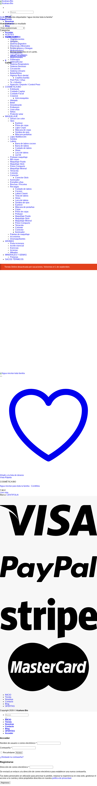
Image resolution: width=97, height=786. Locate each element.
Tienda (8, 19)
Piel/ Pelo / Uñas (17, 80)
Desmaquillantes (17, 239)
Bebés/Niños (16, 73)
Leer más (4, 492)
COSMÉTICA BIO (13, 87)
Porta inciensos (17, 243)
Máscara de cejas (23, 130)
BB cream (14, 159)
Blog (7, 26)
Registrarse (5, 783)
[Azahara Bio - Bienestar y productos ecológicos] (6, 2)
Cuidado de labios (23, 148)
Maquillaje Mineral (18, 168)
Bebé (12, 103)
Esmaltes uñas (16, 182)
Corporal (14, 96)
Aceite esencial (17, 246)
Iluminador (15, 180)
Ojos (12, 121)
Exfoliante (14, 89)
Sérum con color (17, 119)
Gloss (17, 150)
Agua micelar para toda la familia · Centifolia (20, 486)
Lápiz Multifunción (18, 137)
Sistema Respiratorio (19, 64)
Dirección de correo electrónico (14, 767)
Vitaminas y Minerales (20, 46)
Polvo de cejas (21, 125)
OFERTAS (10, 706)
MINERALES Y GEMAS (16, 255)
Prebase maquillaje (19, 157)
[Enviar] (11, 15)
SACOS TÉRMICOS (14, 259)
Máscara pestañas (23, 134)
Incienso (14, 250)
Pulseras (14, 257)
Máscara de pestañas (24, 207)
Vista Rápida (6, 477)
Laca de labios (21, 153)
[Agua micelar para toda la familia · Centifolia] (12, 373)
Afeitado (14, 100)
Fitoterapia (15, 60)
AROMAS (9, 241)
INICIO (8, 695)
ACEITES (9, 35)
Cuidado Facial (17, 94)
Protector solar (16, 114)
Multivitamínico (16, 50)
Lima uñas (14, 109)
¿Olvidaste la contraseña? (11, 757)
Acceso (19, 753)
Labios (13, 141)
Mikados (14, 252)
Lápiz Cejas (20, 128)
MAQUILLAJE (11, 116)
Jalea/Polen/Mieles (18, 55)
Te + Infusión (15, 82)
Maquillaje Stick (17, 164)
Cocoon (18, 191)
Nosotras (9, 21)
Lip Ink (18, 155)
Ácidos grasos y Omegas (21, 48)
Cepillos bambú (22, 78)
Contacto (9, 702)
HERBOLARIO (11, 37)
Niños (12, 112)
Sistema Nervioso (18, 66)
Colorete (14, 173)
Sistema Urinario (17, 71)
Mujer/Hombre (16, 57)
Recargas (14, 187)
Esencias (14, 248)
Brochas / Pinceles (18, 184)
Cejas (17, 209)
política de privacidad (61, 778)
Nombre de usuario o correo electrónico (18, 743)
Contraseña (6, 748)
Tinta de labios (21, 196)
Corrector (14, 175)
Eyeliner (19, 123)
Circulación (15, 69)
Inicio (2, 17)
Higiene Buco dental (19, 75)
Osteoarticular (16, 62)
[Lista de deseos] (1, 376)
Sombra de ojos (22, 132)
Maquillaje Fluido (18, 162)
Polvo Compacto (17, 166)
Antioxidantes (16, 53)
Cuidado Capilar (17, 91)
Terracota (14, 171)
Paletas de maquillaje (20, 234)
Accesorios (15, 237)
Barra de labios (22, 146)
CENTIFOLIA (13, 495)
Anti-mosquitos (22, 98)
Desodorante (16, 105)
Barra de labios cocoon (25, 143)
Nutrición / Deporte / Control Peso (25, 84)
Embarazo (14, 107)
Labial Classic (21, 193)
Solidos (13, 139)
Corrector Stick (21, 178)
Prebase (19, 214)
